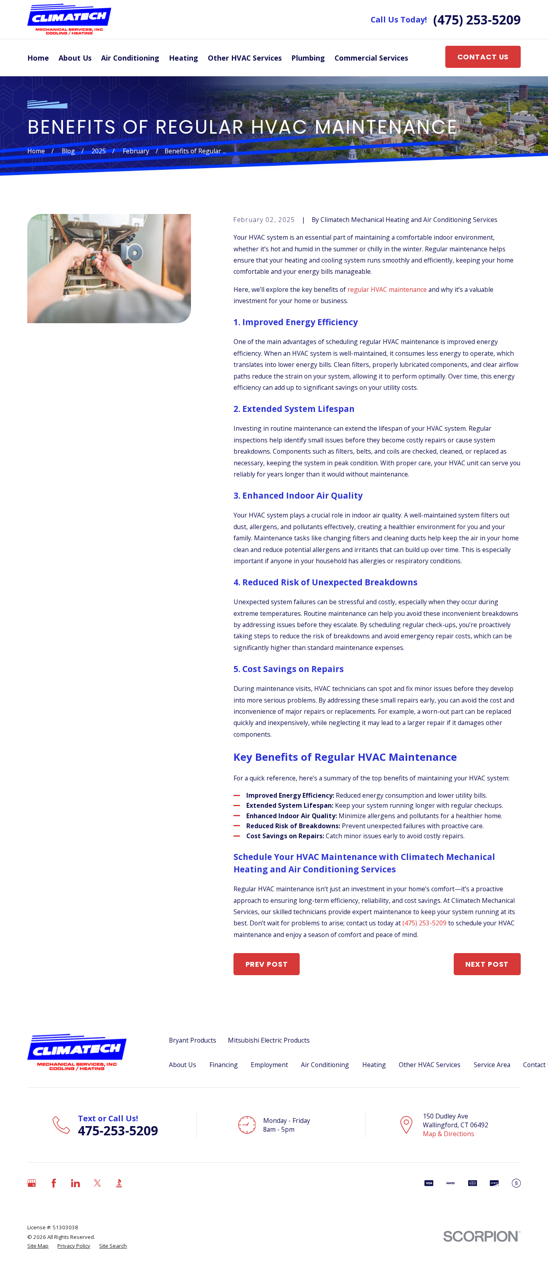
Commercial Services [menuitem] (371, 58)
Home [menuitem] (38, 58)
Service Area (492, 1064)
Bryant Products (192, 1040)
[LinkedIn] (75, 1183)
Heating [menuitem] (183, 58)
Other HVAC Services (430, 1064)
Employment (269, 1064)
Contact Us (483, 57)
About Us (182, 1064)
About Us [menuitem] (75, 58)
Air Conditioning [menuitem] (130, 58)
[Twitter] (97, 1183)
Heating (374, 1064)
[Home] (69, 19)
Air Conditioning (325, 1064)
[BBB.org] (119, 1183)
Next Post (487, 964)
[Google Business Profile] (31, 1183)
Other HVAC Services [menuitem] (245, 58)
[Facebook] (53, 1183)
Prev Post (267, 964)
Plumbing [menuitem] (308, 58)
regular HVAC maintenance (387, 289)
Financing (223, 1064)
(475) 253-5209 (477, 19)
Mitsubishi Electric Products (269, 1040)
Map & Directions (448, 1133)
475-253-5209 (118, 1130)
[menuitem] (38, 1245)
